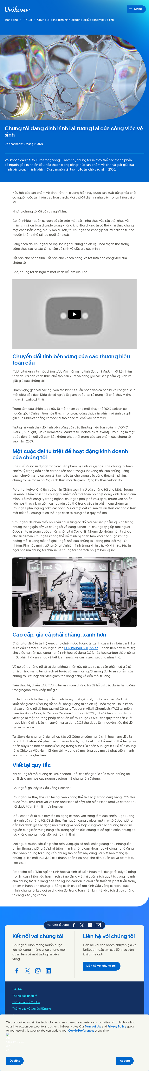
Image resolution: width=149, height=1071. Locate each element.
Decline (15, 1060)
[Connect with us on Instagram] (38, 971)
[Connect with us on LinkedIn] (48, 971)
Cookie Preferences (81, 1030)
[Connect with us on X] (27, 971)
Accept (125, 1060)
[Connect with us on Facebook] (17, 971)
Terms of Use (93, 1026)
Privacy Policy (116, 1026)
